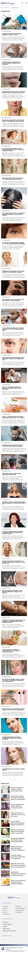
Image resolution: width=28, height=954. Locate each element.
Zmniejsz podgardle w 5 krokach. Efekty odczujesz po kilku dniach (13, 121)
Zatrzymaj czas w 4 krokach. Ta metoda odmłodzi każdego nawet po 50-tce (13, 562)
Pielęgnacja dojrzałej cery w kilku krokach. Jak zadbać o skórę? (13, 272)
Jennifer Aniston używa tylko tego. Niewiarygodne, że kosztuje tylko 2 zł (14, 503)
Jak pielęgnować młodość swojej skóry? (13, 769)
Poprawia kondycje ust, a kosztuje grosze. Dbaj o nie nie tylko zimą (13, 92)
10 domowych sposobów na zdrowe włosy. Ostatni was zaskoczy (11, 63)
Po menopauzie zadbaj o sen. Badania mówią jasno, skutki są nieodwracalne (13, 149)
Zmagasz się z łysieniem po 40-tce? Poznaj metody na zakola (13, 446)
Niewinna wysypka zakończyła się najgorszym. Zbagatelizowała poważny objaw (13, 621)
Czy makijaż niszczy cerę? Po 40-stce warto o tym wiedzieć (13, 300)
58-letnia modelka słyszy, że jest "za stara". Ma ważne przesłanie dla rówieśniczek (13, 680)
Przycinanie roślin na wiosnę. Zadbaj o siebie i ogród (12, 34)
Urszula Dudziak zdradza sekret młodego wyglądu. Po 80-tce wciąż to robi (12, 532)
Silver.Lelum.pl (5, 7)
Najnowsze (5, 783)
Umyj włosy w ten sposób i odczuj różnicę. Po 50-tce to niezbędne (13, 709)
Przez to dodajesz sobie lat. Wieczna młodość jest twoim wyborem (12, 388)
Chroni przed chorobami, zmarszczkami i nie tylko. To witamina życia (11, 650)
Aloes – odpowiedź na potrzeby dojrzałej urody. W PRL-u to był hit (13, 417)
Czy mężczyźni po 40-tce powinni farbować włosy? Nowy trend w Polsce (13, 214)
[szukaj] (22, 3)
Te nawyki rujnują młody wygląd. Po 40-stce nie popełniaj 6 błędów (13, 243)
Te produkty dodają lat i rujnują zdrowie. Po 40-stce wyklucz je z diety (13, 329)
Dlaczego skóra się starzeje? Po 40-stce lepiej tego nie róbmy (12, 179)
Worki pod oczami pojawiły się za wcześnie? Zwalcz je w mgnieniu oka (13, 358)
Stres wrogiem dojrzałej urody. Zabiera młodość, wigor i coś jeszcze (12, 591)
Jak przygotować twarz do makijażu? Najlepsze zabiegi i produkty (12, 738)
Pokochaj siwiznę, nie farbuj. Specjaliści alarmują (11, 474)
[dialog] (14, 950)
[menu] (26, 3)
